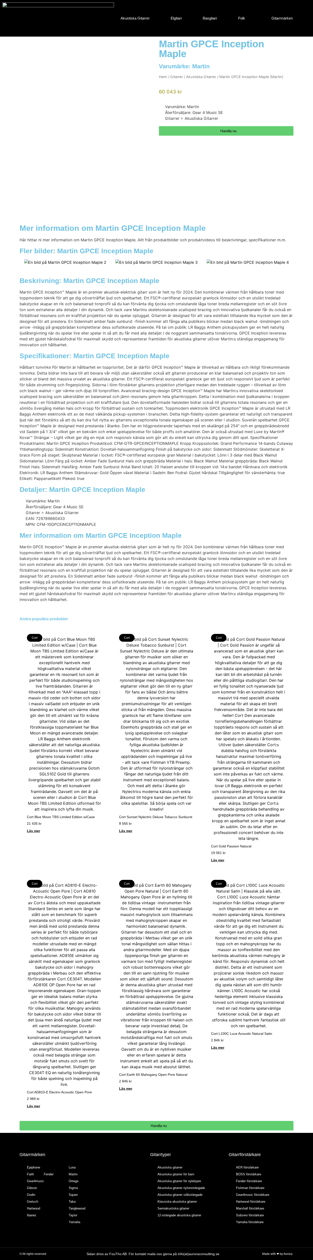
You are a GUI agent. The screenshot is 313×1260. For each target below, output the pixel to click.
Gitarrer (176, 77)
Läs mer (33, 831)
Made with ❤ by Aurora (277, 1254)
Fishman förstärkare (250, 1188)
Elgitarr (176, 18)
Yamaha (74, 1222)
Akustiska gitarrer (169, 1167)
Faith (30, 1174)
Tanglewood (77, 1208)
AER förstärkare (247, 1167)
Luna (72, 1167)
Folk (241, 18)
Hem (163, 77)
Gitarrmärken (282, 18)
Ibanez (31, 1215)
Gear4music (35, 1181)
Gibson (32, 1188)
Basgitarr (210, 18)
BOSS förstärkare (248, 1174)
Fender (49, 1174)
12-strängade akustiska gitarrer (179, 1215)
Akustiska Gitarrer (135, 18)
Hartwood (33, 1208)
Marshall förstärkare (250, 1208)
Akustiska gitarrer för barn (175, 1174)
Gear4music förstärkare (252, 1195)
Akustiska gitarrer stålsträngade (179, 1195)
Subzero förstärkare (250, 1215)
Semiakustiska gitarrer (173, 1208)
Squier (73, 1195)
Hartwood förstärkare (250, 1201)
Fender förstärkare (249, 1181)
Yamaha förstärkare (250, 1222)
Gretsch (32, 1201)
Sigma (73, 1188)
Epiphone (33, 1167)
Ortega (73, 1181)
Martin (201, 66)
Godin (31, 1195)
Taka (72, 1201)
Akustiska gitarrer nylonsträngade (181, 1188)
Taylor (73, 1215)
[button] (24, 262)
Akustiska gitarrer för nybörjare (179, 1181)
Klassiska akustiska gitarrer (177, 1201)
